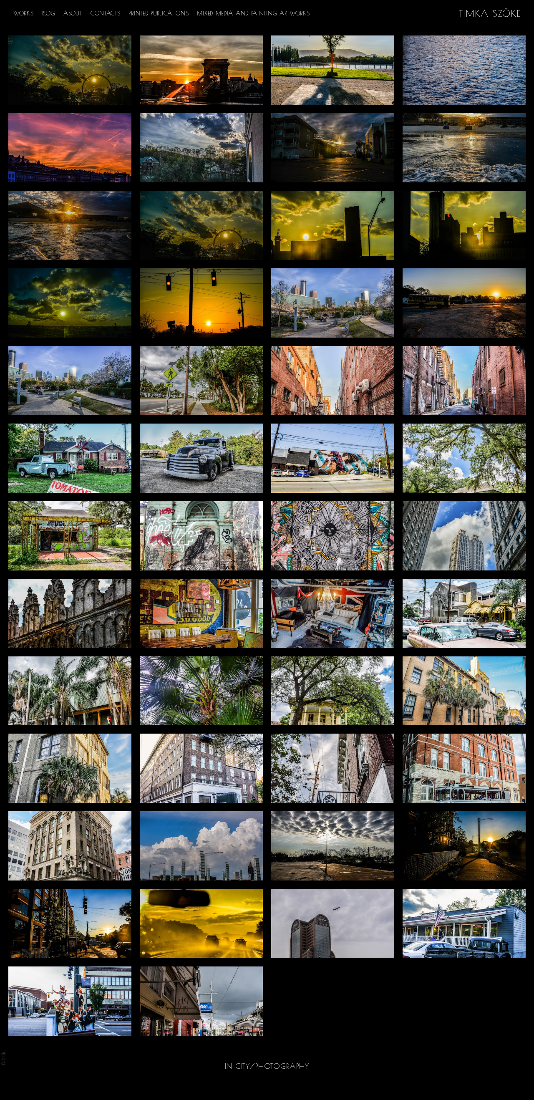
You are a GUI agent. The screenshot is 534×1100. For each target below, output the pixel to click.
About (72, 13)
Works (23, 13)
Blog (48, 13)
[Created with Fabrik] (3, 1058)
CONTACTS (106, 13)
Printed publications (158, 13)
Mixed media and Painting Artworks (253, 13)
